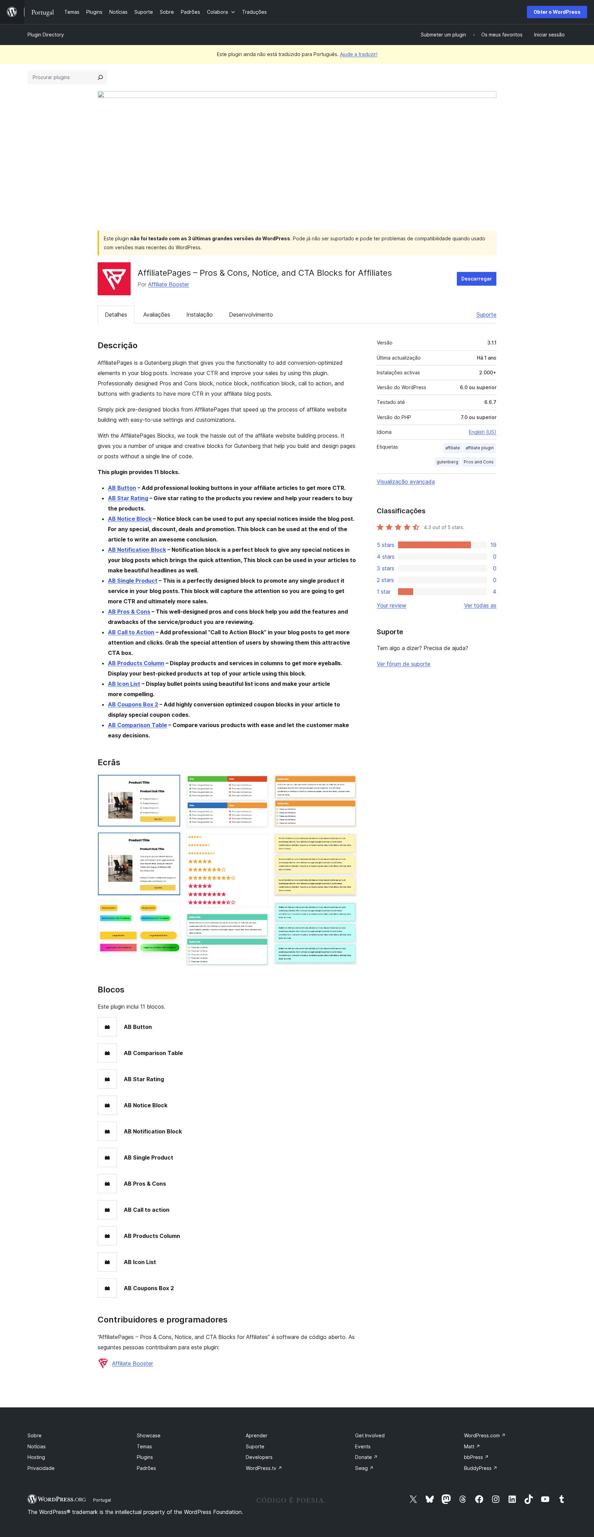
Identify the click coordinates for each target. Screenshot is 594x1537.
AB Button (122, 487)
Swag (364, 1468)
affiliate (452, 447)
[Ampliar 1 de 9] (171, 783)
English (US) (482, 432)
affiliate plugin (479, 447)
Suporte (486, 314)
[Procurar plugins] (100, 77)
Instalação (199, 314)
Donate (366, 1457)
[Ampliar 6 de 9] (259, 922)
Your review (391, 605)
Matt (472, 1446)
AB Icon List (124, 683)
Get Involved (370, 1435)
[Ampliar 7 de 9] (347, 783)
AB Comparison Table (137, 725)
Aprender (256, 1435)
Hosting (36, 1457)
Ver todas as (480, 605)
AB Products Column (136, 663)
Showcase (149, 1435)
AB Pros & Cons (129, 611)
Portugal (102, 1500)
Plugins (145, 1457)
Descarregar (476, 279)
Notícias (37, 1446)
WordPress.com (485, 1435)
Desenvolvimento (251, 314)
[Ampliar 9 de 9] (347, 911)
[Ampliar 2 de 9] (171, 841)
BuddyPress (480, 1468)
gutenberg (447, 461)
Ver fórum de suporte (403, 663)
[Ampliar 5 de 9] (259, 843)
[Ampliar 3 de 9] (171, 910)
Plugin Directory (46, 34)
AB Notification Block (137, 549)
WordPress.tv (264, 1468)
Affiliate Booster (168, 284)
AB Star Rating (128, 498)
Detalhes (116, 314)
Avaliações (156, 314)
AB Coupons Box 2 (133, 704)
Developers (259, 1457)
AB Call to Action (131, 632)
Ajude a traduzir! (358, 54)
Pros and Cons (479, 461)
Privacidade (41, 1468)
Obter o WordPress (557, 12)
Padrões (146, 1468)
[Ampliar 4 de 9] (259, 783)
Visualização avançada (406, 481)
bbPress (476, 1457)
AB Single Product (132, 580)
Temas (144, 1446)
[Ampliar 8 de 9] (347, 842)
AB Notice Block (130, 518)
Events (363, 1446)
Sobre (35, 1435)
